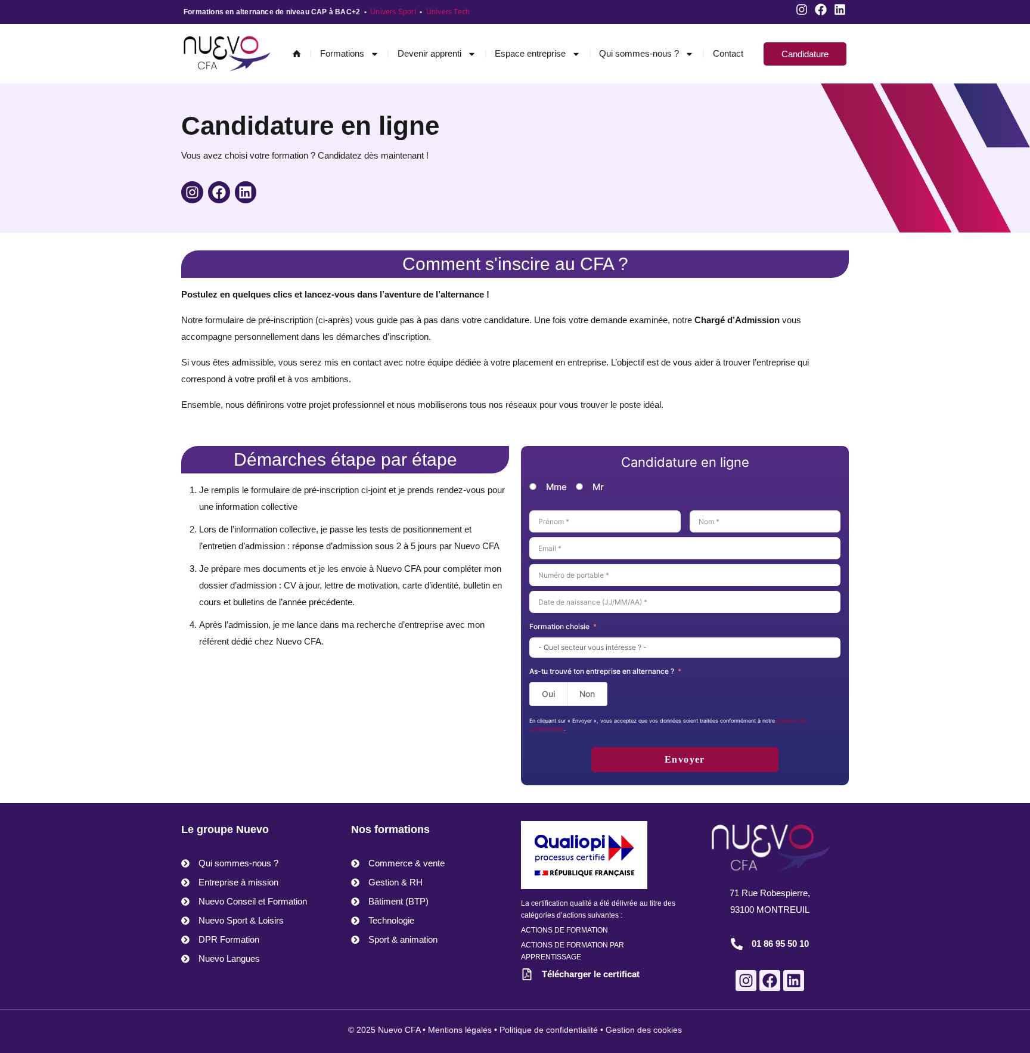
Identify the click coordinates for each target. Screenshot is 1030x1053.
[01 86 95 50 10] (737, 944)
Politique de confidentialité (549, 1030)
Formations (342, 53)
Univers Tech (448, 12)
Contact (728, 53)
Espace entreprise (530, 53)
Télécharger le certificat (591, 974)
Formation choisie (559, 626)
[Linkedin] (840, 10)
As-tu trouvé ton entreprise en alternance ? (601, 671)
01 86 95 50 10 (780, 944)
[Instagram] (802, 10)
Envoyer (685, 759)
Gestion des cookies (644, 1030)
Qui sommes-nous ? (639, 53)
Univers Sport (393, 12)
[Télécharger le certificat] (527, 974)
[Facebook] (821, 10)
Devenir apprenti (429, 53)
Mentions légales (460, 1030)
